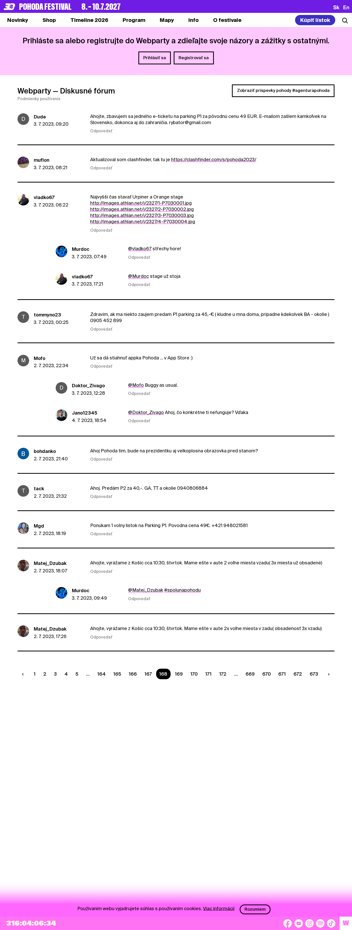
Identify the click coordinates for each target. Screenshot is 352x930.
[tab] (49, 20)
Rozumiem (255, 909)
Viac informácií (218, 908)
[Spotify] (320, 923)
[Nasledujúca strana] (328, 674)
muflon (41, 160)
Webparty (34, 91)
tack (39, 488)
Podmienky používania (39, 99)
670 (266, 674)
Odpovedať (101, 131)
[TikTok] (331, 923)
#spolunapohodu (182, 590)
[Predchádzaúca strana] (24, 674)
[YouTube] (298, 923)
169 (179, 674)
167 (148, 674)
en (346, 7)
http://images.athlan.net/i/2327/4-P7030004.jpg (142, 221)
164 (101, 674)
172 (223, 674)
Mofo (39, 358)
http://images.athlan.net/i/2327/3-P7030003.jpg (142, 215)
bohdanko (45, 451)
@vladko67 (140, 248)
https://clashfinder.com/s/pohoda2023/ (213, 159)
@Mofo (136, 385)
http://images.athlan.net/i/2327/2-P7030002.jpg (142, 209)
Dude (40, 116)
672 (298, 674)
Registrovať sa (194, 57)
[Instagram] (309, 923)
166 (133, 674)
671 (282, 674)
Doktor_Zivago (88, 385)
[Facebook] (287, 923)
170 (194, 674)
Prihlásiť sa (154, 57)
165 (117, 674)
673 (314, 674)
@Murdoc (138, 276)
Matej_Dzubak (50, 563)
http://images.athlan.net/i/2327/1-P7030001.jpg (141, 203)
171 (208, 674)
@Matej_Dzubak (145, 590)
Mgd (39, 526)
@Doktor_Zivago (146, 412)
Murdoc (80, 249)
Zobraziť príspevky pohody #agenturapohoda (283, 90)
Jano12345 (84, 413)
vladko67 (44, 197)
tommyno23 (47, 314)
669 (250, 674)
